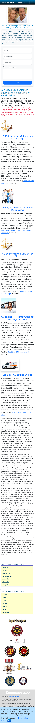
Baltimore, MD (6, 573)
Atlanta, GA (5, 567)
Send (17, 82)
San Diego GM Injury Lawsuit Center (14, 2)
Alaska (4, 597)
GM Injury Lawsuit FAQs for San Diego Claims (18, 208)
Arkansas (4, 603)
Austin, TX (5, 570)
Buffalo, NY (5, 582)
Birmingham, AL (6, 576)
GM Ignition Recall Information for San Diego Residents (17, 318)
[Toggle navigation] (31, 2)
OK (9, 721)
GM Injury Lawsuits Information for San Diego (17, 137)
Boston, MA (5, 579)
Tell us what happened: (10, 67)
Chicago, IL (5, 584)
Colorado (4, 609)
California (4, 606)
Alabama (4, 594)
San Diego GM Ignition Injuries (17, 374)
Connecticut (5, 612)
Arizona (4, 600)
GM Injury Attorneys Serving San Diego (17, 255)
